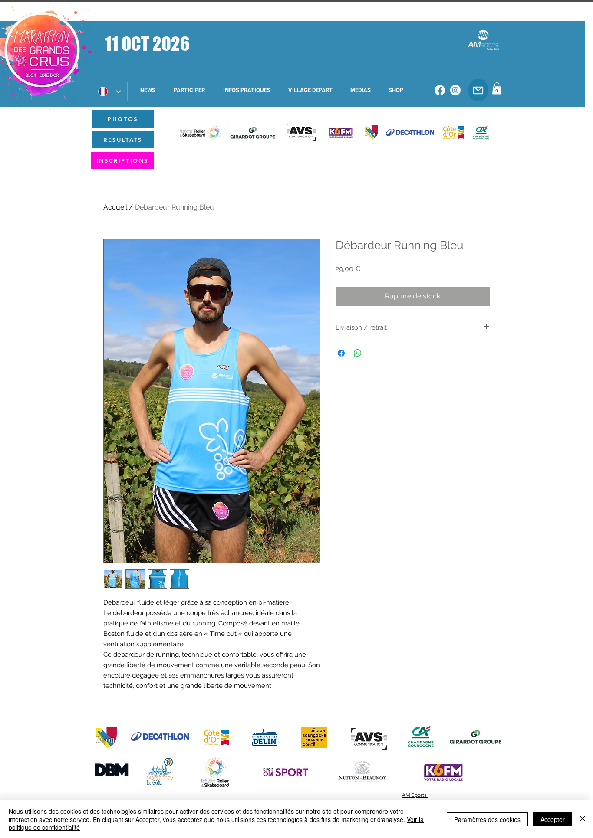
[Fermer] (582, 819)
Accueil (115, 207)
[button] (189, 90)
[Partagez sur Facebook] (341, 353)
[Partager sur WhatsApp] (358, 353)
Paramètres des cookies (487, 819)
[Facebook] (440, 90)
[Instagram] (455, 90)
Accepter (552, 819)
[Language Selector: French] (110, 91)
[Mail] (478, 90)
